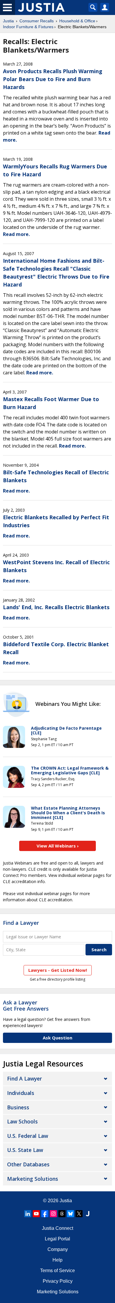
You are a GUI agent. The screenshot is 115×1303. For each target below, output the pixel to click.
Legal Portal (57, 1238)
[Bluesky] (70, 1213)
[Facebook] (44, 1213)
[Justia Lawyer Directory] (87, 1213)
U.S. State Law (25, 1149)
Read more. (16, 234)
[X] (79, 1213)
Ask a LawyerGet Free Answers (26, 1005)
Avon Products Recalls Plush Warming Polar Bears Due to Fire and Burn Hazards (52, 79)
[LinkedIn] (27, 1213)
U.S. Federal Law (27, 1135)
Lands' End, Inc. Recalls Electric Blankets (56, 607)
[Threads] (61, 1213)
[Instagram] (53, 1213)
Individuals (20, 1092)
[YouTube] (36, 1213)
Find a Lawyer (21, 922)
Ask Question (57, 1038)
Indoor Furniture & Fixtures (28, 26)
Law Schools (22, 1121)
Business (18, 1107)
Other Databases (28, 1164)
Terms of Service (57, 1270)
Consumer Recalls (36, 21)
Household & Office (77, 21)
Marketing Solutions (32, 1178)
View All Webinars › (58, 846)
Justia (8, 21)
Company (57, 1249)
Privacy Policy (58, 1281)
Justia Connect (57, 1228)
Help (57, 1259)
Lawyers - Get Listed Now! (57, 970)
